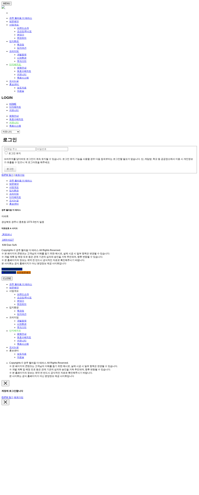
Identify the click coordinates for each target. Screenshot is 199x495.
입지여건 (21, 48)
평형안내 (21, 67)
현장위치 (21, 38)
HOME (12, 104)
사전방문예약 (24, 272)
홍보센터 (14, 84)
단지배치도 (15, 64)
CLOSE (7, 278)
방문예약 (14, 21)
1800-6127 (8, 240)
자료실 (20, 91)
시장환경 (21, 58)
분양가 (20, 34)
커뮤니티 (21, 74)
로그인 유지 (14, 153)
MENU (6, 3)
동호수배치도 (24, 71)
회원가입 (19, 175)
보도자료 (21, 87)
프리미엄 (14, 51)
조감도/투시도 (24, 31)
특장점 (20, 44)
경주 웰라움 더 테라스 (20, 18)
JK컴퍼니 (7, 234)
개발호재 (21, 54)
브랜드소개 (23, 28)
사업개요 (14, 24)
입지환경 (14, 41)
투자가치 (21, 61)
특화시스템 (23, 77)
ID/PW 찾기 (7, 175)
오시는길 (14, 81)
